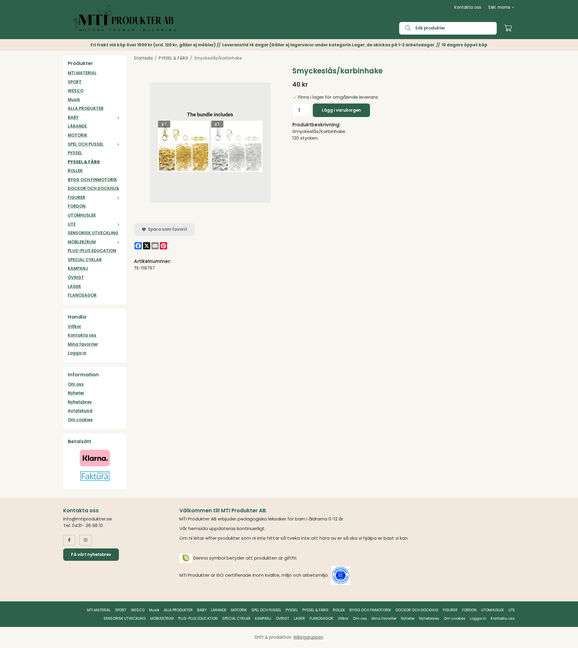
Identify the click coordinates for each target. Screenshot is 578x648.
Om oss (76, 384)
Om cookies (80, 420)
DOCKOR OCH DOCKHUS (93, 188)
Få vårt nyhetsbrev (91, 554)
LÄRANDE (77, 126)
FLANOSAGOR (82, 295)
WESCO (75, 91)
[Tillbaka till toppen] (506, 639)
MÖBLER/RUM (82, 242)
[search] (405, 28)
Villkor (74, 326)
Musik (74, 100)
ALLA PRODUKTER (86, 108)
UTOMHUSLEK (82, 215)
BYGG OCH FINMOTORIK (92, 180)
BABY (73, 117)
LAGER (74, 286)
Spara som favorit (166, 229)
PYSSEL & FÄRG (84, 162)
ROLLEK (75, 171)
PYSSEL (75, 153)
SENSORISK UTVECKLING (93, 233)
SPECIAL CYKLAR (85, 260)
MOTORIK (77, 135)
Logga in (77, 353)
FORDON (76, 206)
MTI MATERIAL (82, 73)
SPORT (75, 82)
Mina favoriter (83, 344)
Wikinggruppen (308, 637)
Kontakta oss (467, 7)
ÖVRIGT (76, 277)
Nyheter (76, 393)
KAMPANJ (78, 268)
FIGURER (76, 197)
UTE (72, 224)
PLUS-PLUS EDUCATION (92, 251)
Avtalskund (80, 411)
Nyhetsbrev (80, 402)
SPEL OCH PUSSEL (86, 144)
